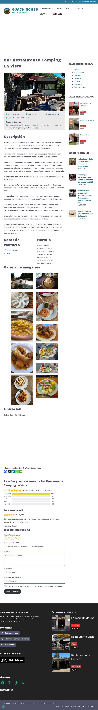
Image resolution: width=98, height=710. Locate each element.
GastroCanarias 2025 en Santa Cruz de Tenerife (86, 213)
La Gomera (78, 78)
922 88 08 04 (53, 114)
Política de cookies (88, 706)
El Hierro (77, 81)
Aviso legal (59, 706)
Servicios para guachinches (87, 1)
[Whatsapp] (17, 471)
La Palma (77, 76)
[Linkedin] (13, 471)
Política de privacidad (72, 706)
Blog (68, 8)
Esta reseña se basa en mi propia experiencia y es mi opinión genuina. (35, 586)
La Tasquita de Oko (82, 618)
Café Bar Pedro (85, 135)
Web (8, 253)
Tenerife (77, 70)
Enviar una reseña (13, 591)
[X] (9, 471)
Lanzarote (78, 84)
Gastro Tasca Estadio (87, 120)
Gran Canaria (79, 73)
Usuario (43, 14)
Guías (59, 8)
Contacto (78, 8)
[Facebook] (5, 471)
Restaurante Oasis (82, 636)
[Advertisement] (49, 33)
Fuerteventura (79, 87)
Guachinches (25, 11)
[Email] (20, 471)
